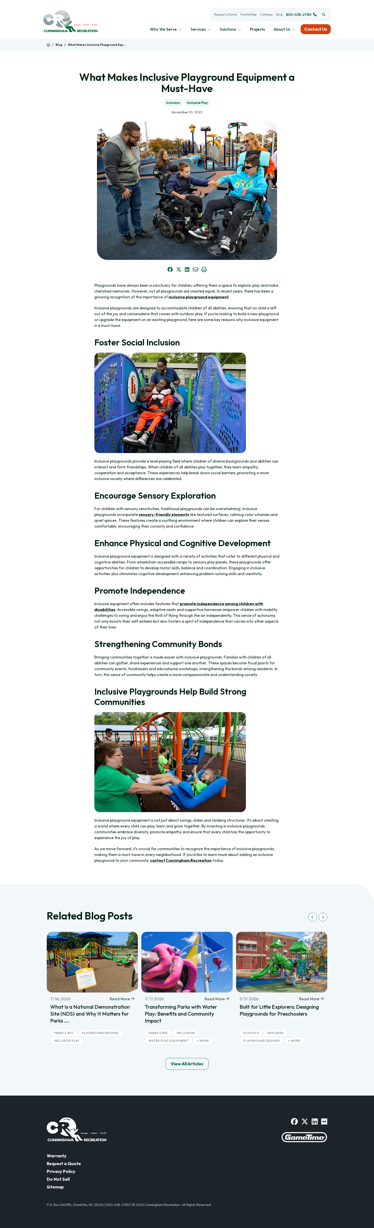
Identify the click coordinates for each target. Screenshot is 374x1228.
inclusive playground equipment (199, 296)
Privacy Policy (61, 1171)
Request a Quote (225, 14)
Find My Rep (248, 14)
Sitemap (55, 1187)
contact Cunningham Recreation (181, 860)
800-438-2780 (298, 14)
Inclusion (173, 102)
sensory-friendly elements (164, 514)
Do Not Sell (58, 1179)
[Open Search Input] (323, 14)
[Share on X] (178, 269)
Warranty (56, 1155)
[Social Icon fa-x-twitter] (304, 1121)
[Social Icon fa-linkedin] (315, 1121)
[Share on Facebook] (170, 269)
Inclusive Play (197, 102)
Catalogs (266, 14)
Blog (279, 14)
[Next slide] (323, 917)
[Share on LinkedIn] (187, 269)
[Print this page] (204, 269)
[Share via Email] (195, 269)
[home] (48, 45)
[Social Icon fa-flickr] (324, 1121)
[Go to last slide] (312, 917)
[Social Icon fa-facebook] (294, 1121)
